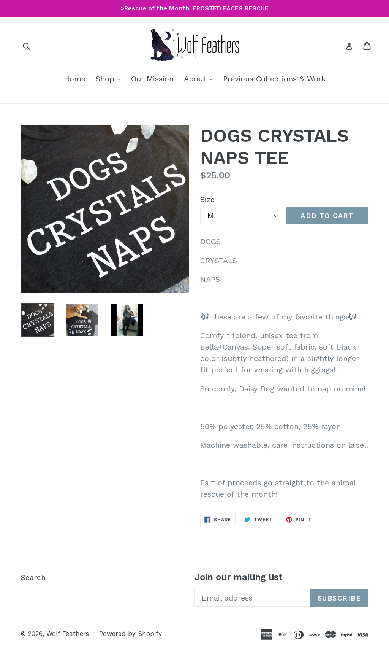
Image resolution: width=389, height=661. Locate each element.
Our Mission (152, 78)
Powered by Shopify (130, 633)
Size (207, 199)
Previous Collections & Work (274, 78)
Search (33, 577)
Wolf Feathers (67, 633)
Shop (110, 78)
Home (74, 78)
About (200, 78)
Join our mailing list (238, 577)
